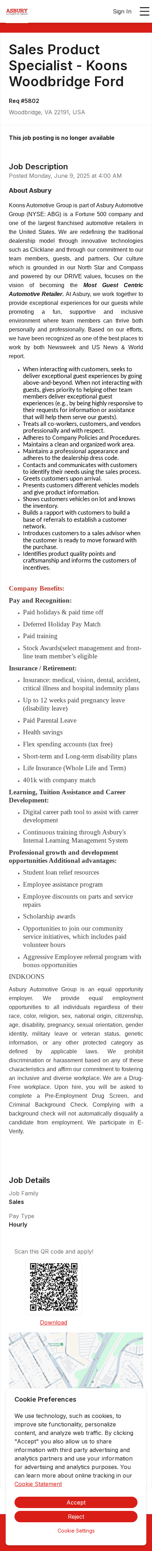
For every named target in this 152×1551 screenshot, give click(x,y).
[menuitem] (17, 11)
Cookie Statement (38, 1483)
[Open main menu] (144, 11)
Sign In (122, 11)
